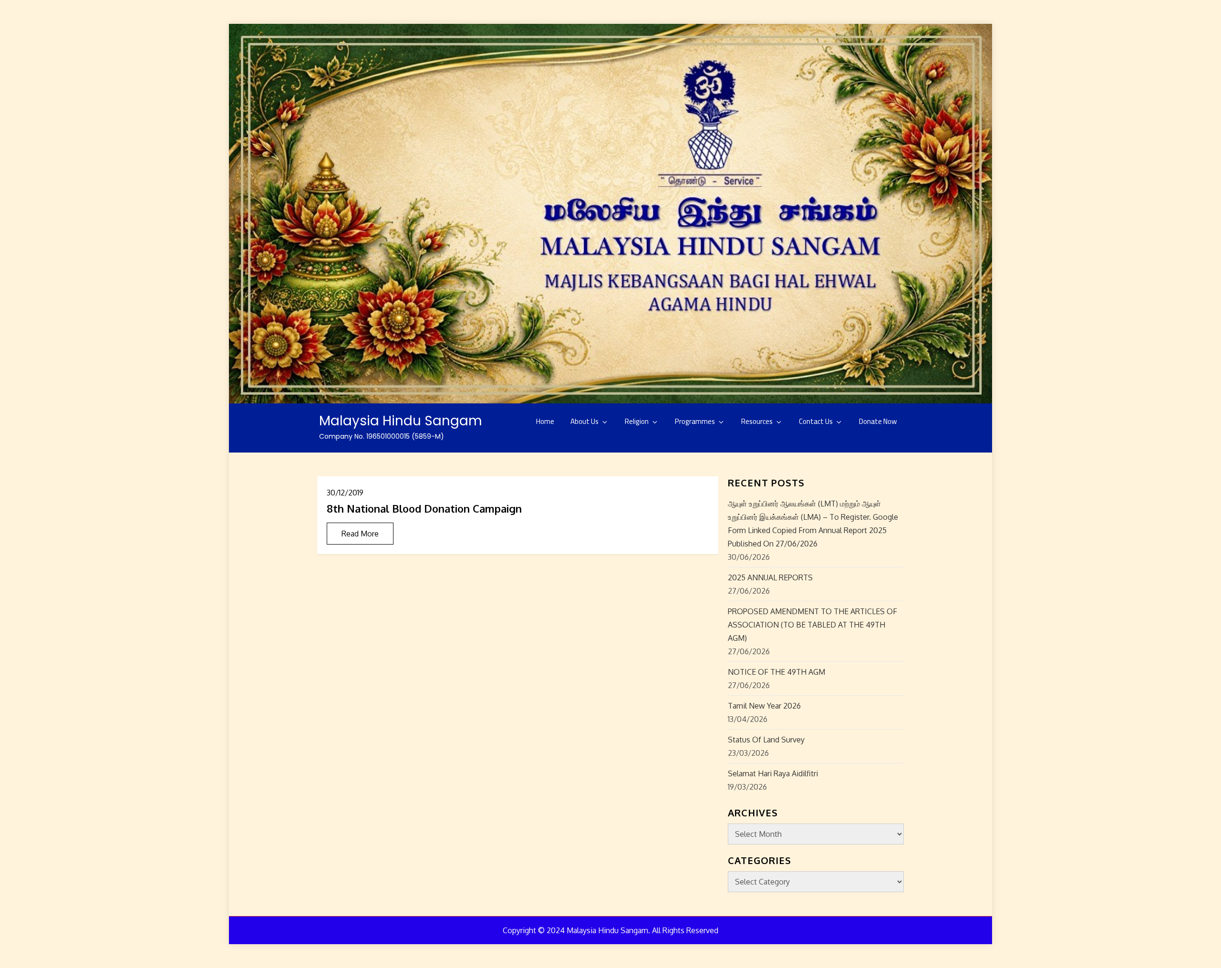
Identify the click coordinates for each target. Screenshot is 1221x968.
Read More (360, 533)
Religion (637, 421)
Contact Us (816, 421)
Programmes (695, 421)
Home (545, 421)
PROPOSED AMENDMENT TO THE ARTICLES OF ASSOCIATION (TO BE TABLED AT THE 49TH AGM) (812, 625)
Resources (757, 421)
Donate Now (878, 421)
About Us (584, 421)
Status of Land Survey (766, 739)
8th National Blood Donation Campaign (424, 508)
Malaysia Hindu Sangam (400, 421)
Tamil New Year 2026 (764, 706)
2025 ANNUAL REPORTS (770, 577)
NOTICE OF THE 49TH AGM (776, 672)
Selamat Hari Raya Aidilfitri (773, 773)
